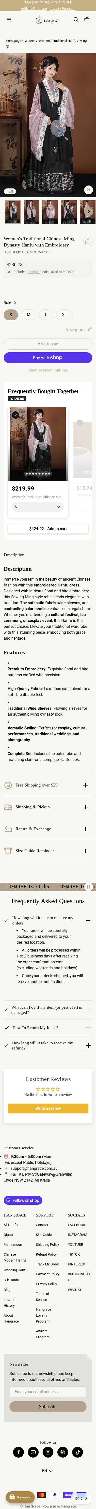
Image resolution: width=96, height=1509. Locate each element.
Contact (42, 1225)
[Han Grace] (48, 19)
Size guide (75, 329)
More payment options (48, 370)
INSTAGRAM (77, 1235)
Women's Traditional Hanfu (57, 41)
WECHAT (74, 1290)
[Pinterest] (62, 1452)
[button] (76, 19)
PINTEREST (77, 1264)
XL (64, 314)
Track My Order (47, 1264)
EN (44, 1470)
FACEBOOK (76, 1225)
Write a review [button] (48, 1108)
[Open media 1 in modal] (48, 125)
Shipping (35, 272)
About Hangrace (11, 1318)
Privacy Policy (46, 1284)
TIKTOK (74, 1254)
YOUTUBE (75, 1245)
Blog (7, 1290)
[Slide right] (88, 211)
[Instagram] (48, 1452)
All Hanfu (11, 1225)
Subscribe (48, 1406)
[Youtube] (33, 1452)
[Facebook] (18, 1452)
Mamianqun (13, 1245)
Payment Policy (48, 1274)
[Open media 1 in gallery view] (13, 212)
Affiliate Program (34, 9)
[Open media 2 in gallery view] (31, 212)
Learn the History (11, 1303)
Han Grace (32, 1506)
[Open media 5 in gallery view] (69, 212)
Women (30, 41)
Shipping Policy (47, 1245)
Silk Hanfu (11, 1280)
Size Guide (44, 1235)
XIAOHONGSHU (79, 1277)
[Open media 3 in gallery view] (50, 212)
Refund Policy (46, 1254)
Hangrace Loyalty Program (43, 1315)
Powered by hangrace (59, 1506)
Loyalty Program (62, 9)
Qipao (8, 1235)
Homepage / (15, 41)
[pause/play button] (88, 886)
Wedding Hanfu (15, 1270)
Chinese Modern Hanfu (15, 1257)
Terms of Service (42, 1297)
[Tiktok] (77, 1452)
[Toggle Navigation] (9, 19)
